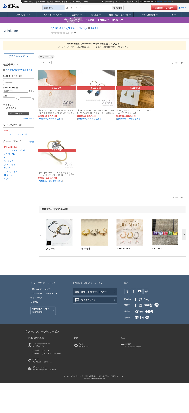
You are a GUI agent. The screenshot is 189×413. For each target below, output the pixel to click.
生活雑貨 (75, 15)
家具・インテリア (51, 15)
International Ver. (147, 2)
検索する (19, 113)
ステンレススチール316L (14, 150)
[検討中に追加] (71, 103)
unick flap (11, 30)
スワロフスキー (10, 172)
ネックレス (9, 161)
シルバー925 (9, 154)
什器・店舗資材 (148, 15)
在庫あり (9, 105)
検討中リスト (132, 2)
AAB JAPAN (124, 248)
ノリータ (50, 248)
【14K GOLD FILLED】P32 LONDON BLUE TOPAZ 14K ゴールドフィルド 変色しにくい (95, 112)
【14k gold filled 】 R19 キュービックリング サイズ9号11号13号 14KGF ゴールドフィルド (56, 175)
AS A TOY (157, 248)
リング (7, 168)
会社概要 (34, 302)
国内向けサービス (41, 350)
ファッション (22, 15)
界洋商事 (86, 248)
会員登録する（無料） (165, 8)
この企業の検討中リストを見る (19, 70)
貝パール (8, 175)
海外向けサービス (48, 353)
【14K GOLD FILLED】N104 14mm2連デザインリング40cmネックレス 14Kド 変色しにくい (56, 112)
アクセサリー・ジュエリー (17, 134)
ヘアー (7, 179)
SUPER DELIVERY (40, 310)
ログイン (184, 8)
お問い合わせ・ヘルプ (112, 2)
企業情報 (94, 28)
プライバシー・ (43, 293)
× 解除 (31, 141)
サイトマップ (36, 298)
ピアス (7, 157)
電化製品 (94, 15)
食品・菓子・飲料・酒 (118, 15)
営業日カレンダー (18, 56)
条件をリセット (28, 118)
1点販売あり (11, 108)
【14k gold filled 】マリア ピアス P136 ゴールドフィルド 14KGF (135, 111)
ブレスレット (10, 164)
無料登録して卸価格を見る (50, 119)
